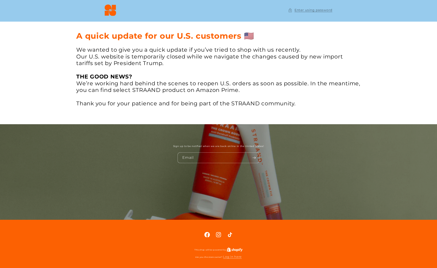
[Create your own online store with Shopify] (235, 249)
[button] (310, 10)
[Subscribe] (254, 157)
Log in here (232, 256)
